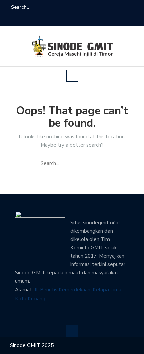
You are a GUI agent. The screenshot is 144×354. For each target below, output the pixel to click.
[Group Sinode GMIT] (58, 19)
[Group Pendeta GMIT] (67, 19)
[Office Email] (86, 19)
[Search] (129, 7)
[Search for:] (31, 7)
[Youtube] (77, 19)
